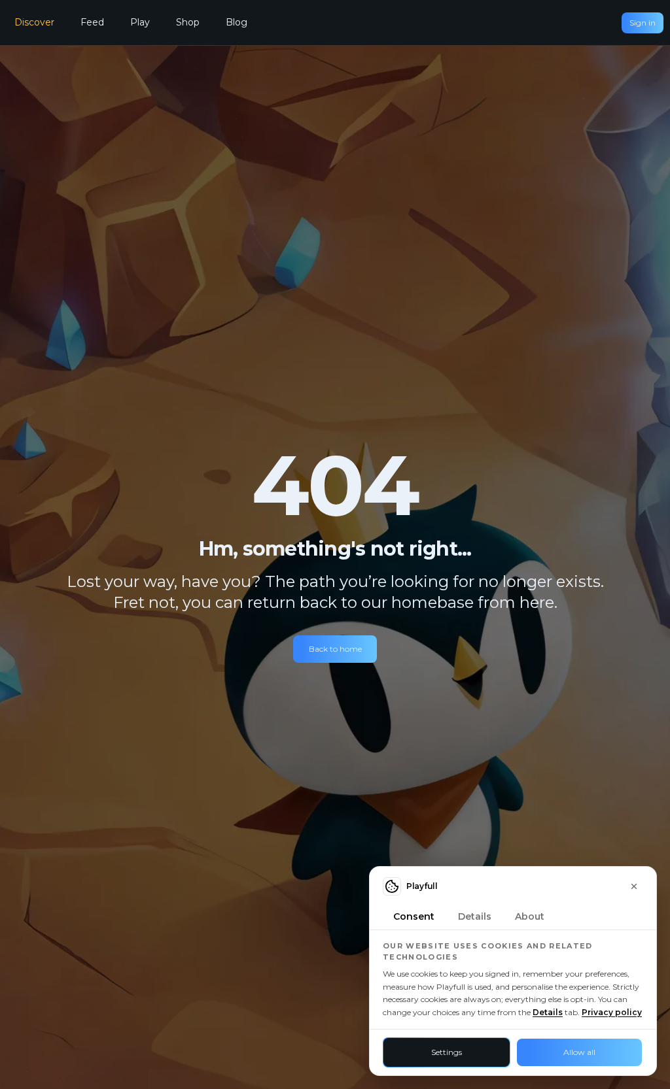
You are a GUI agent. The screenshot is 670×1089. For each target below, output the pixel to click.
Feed (92, 22)
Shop (188, 22)
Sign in (642, 22)
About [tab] (529, 916)
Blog (236, 22)
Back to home (335, 649)
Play (140, 22)
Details (548, 1012)
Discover (34, 22)
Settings (446, 1052)
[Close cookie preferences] (634, 886)
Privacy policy (612, 1012)
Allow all (579, 1052)
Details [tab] (474, 916)
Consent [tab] (413, 916)
